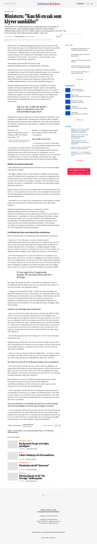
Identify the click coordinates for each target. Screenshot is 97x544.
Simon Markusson (20, 36)
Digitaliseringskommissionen (33, 431)
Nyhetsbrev (80, 3)
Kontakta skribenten (27, 426)
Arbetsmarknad (13, 432)
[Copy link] (57, 37)
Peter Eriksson (49, 431)
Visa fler (79, 79)
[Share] (60, 37)
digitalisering (18, 431)
